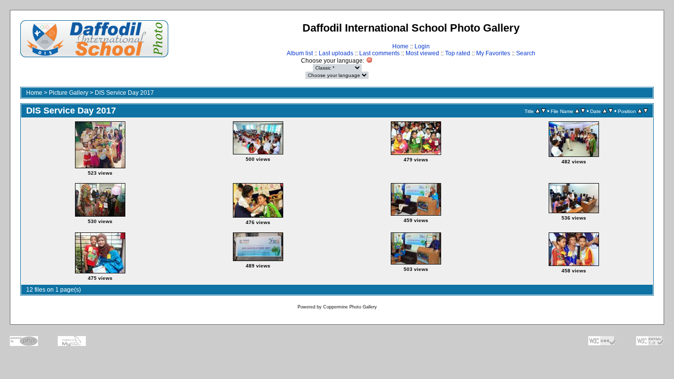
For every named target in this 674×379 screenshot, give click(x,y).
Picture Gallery (68, 92)
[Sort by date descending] (610, 111)
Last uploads (336, 53)
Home (400, 46)
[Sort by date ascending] (604, 111)
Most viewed (422, 53)
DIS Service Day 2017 (124, 92)
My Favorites (493, 53)
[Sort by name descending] (583, 111)
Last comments (379, 53)
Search (525, 53)
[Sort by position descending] (645, 111)
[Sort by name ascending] (577, 111)
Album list (300, 53)
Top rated (457, 53)
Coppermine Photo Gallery (350, 306)
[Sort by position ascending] (639, 111)
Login (422, 46)
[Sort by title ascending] (537, 111)
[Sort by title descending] (543, 111)
